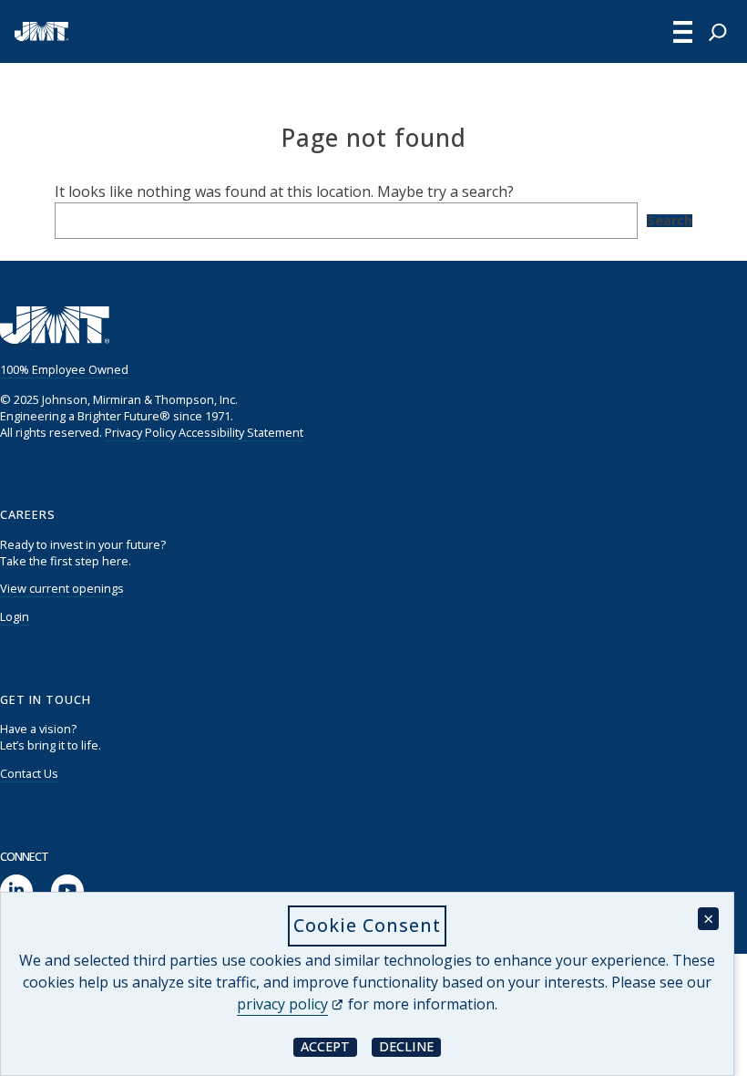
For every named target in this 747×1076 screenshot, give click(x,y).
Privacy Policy (140, 432)
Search (669, 220)
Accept (329, 1046)
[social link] (16, 891)
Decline (410, 1046)
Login (14, 616)
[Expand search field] (717, 32)
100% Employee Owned (64, 369)
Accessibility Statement (241, 432)
